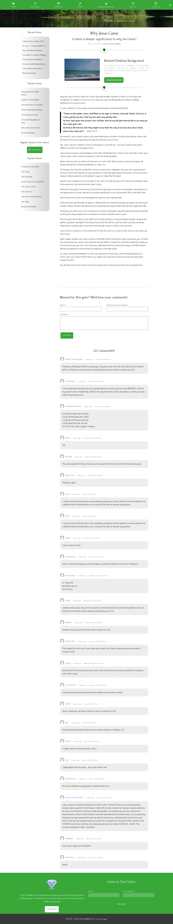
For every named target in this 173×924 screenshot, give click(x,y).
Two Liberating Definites (32, 50)
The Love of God (28, 187)
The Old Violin (26, 177)
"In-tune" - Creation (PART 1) (33, 46)
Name (62, 305)
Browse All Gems (28, 133)
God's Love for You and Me (32, 182)
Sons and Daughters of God (30, 121)
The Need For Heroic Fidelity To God (35, 55)
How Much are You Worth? (32, 105)
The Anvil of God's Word (31, 196)
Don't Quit (25, 172)
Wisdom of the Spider (30, 100)
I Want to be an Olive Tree (33, 41)
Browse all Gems (29, 73)
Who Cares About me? (30, 128)
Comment (64, 314)
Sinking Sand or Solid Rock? (29, 93)
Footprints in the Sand (30, 167)
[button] (170, 5)
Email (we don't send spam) (117, 305)
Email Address (128, 891)
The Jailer (25, 202)
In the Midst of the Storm (32, 68)
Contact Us (52, 909)
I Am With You (26, 192)
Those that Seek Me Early (31, 110)
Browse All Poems (28, 206)
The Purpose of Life (29, 115)
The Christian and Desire (32, 59)
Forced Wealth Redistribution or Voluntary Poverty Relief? (35, 64)
